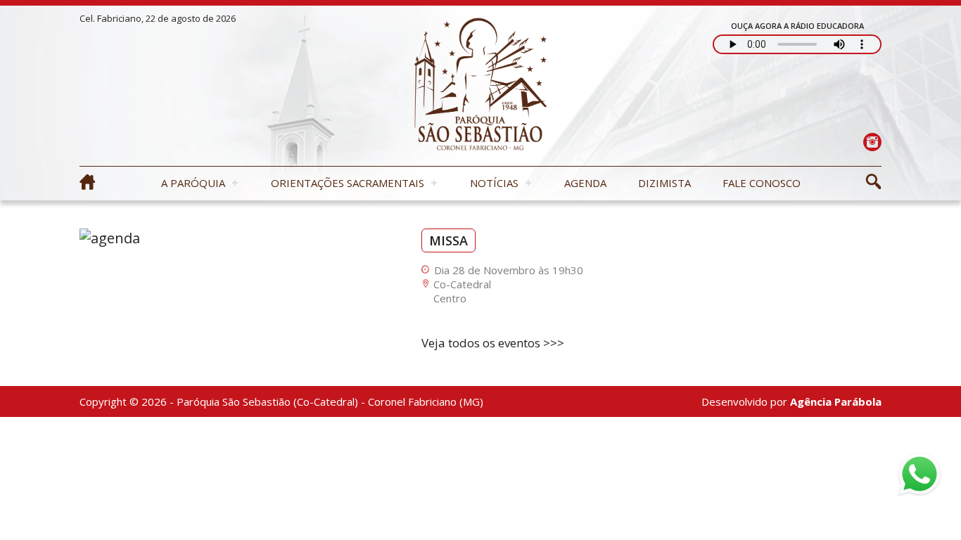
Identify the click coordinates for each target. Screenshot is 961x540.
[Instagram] (872, 141)
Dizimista (664, 183)
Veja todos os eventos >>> (492, 343)
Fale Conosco (762, 183)
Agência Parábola (836, 401)
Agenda (585, 183)
